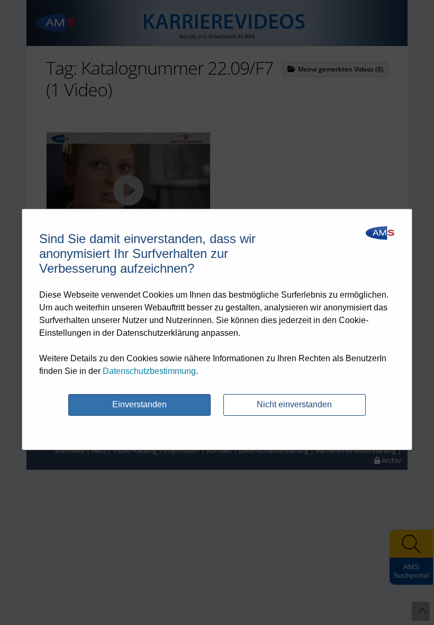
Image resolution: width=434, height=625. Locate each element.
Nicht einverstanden (294, 404)
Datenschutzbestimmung (149, 371)
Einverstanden (139, 404)
